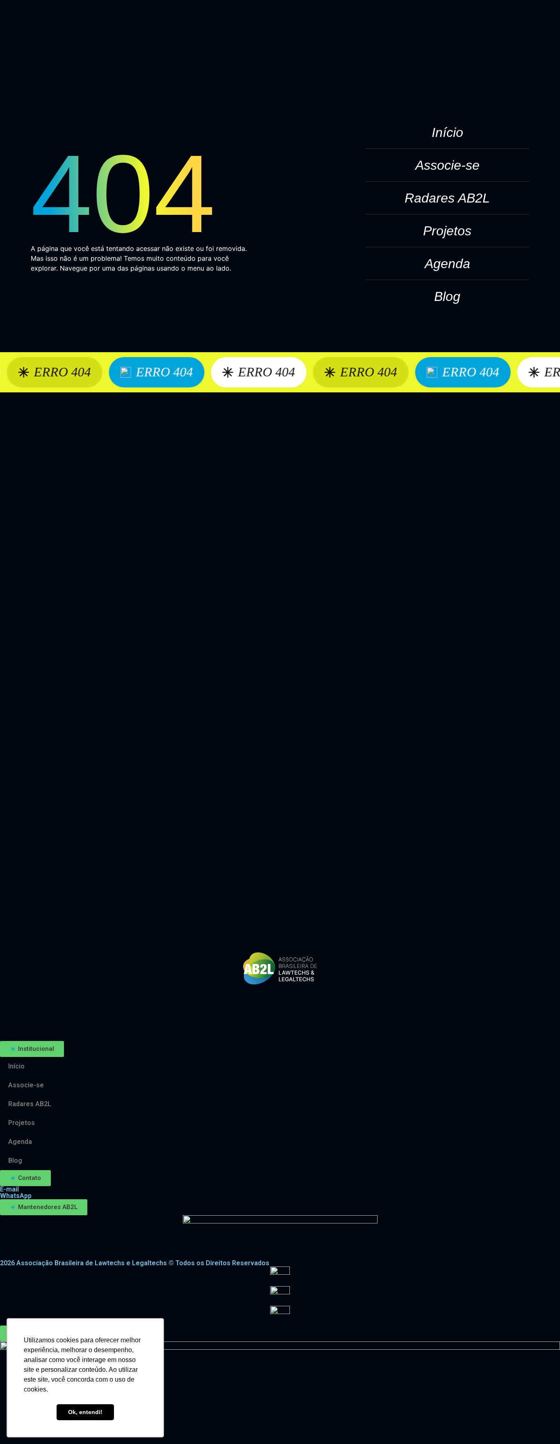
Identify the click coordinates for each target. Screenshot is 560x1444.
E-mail (9, 1189)
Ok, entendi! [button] (85, 1412)
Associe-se (447, 165)
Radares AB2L (447, 198)
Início (447, 132)
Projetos (447, 230)
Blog (447, 296)
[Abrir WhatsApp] (539, 1423)
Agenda (447, 263)
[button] (32, 1049)
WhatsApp (16, 1196)
